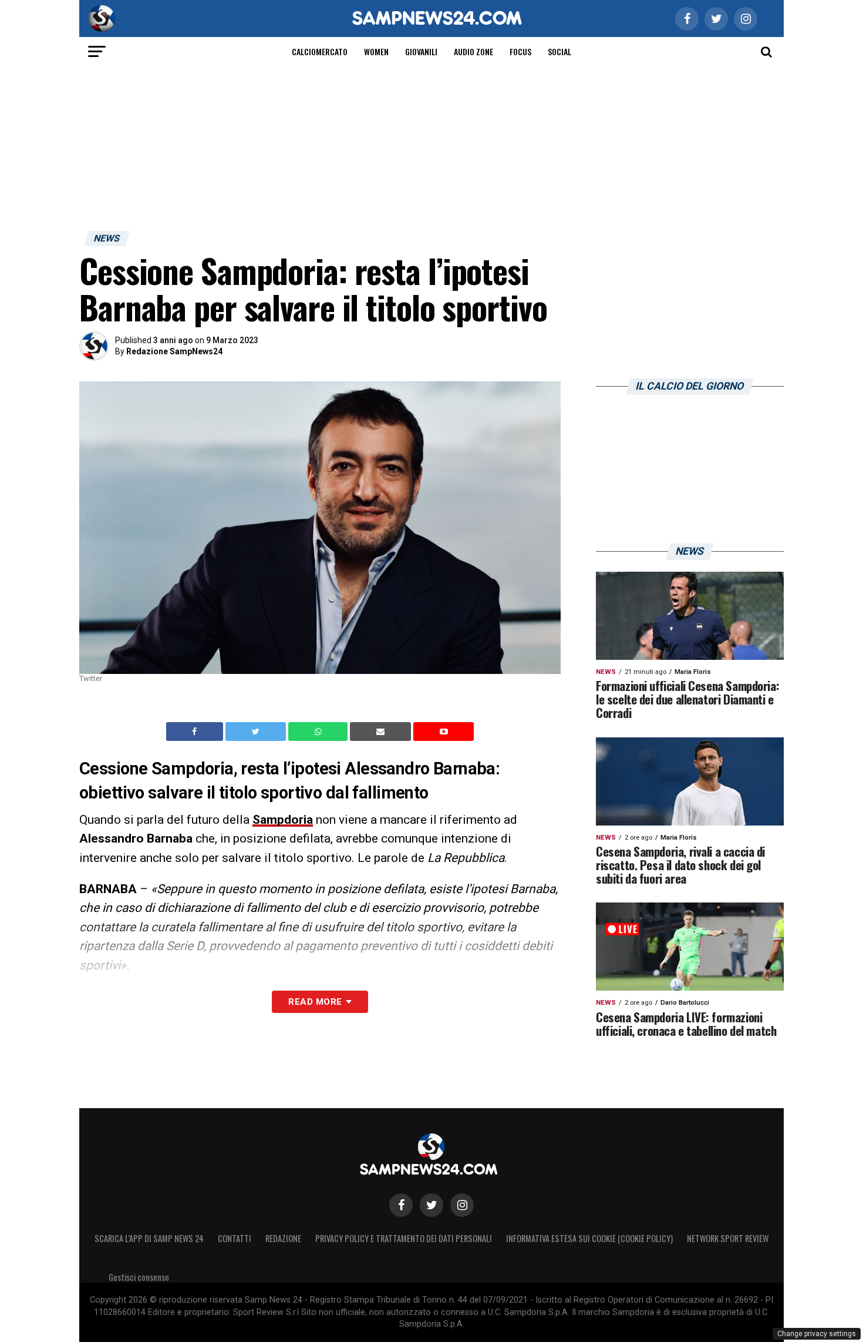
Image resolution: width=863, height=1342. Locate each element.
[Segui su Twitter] (431, 1205)
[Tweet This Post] (256, 731)
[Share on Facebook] (196, 731)
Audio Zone (473, 51)
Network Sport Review (727, 1238)
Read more (315, 1002)
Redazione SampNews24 (174, 351)
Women (376, 51)
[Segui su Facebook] (401, 1205)
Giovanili (421, 51)
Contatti (234, 1238)
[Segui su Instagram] (462, 1205)
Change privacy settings (816, 1334)
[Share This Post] (319, 731)
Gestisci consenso (139, 1277)
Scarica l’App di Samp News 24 (149, 1238)
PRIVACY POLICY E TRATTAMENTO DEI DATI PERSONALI (403, 1238)
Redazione (283, 1238)
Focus (520, 51)
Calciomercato (320, 51)
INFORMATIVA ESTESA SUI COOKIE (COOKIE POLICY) (589, 1238)
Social (559, 51)
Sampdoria (282, 820)
